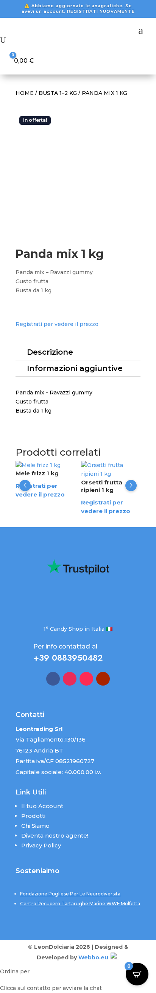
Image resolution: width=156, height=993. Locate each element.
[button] (25, 485)
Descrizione (50, 352)
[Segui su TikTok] (86, 679)
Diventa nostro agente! (54, 835)
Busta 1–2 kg (58, 93)
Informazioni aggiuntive (75, 368)
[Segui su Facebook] (53, 679)
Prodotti (33, 815)
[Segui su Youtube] (103, 679)
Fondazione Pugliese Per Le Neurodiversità (70, 894)
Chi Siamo (35, 825)
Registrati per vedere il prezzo (57, 324)
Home (25, 93)
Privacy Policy (41, 845)
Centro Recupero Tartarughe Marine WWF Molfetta (80, 903)
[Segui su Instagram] (69, 679)
